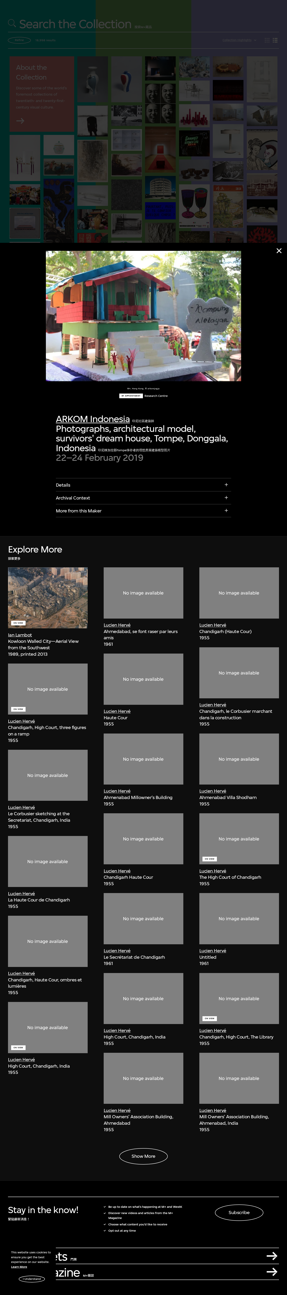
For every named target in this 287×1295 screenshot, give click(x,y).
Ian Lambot (20, 635)
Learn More (19, 1267)
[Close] (279, 251)
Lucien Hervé (21, 721)
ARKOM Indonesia (93, 418)
